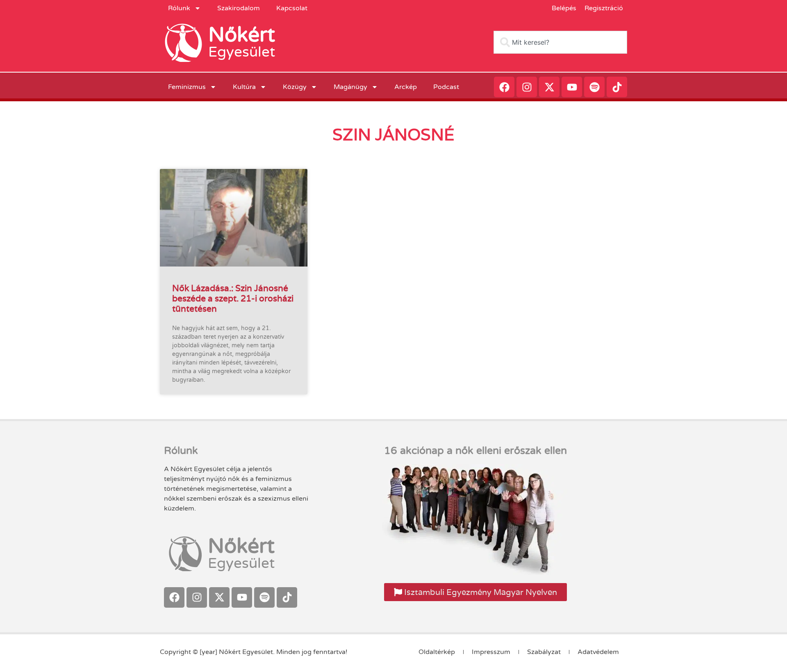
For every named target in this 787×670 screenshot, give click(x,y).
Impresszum (491, 652)
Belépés (564, 8)
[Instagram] (526, 87)
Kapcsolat (291, 8)
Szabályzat (544, 652)
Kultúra (244, 87)
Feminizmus (187, 87)
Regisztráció (604, 8)
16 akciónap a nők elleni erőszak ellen (475, 450)
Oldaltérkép (437, 652)
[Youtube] (572, 87)
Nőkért (241, 35)
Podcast (446, 87)
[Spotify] (594, 87)
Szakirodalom (238, 8)
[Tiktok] (617, 87)
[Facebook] (504, 87)
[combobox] (560, 42)
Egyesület (241, 52)
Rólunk (179, 8)
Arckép (405, 87)
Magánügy (350, 87)
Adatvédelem (598, 652)
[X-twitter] (549, 87)
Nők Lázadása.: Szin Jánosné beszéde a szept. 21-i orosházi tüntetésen (232, 298)
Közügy (295, 87)
